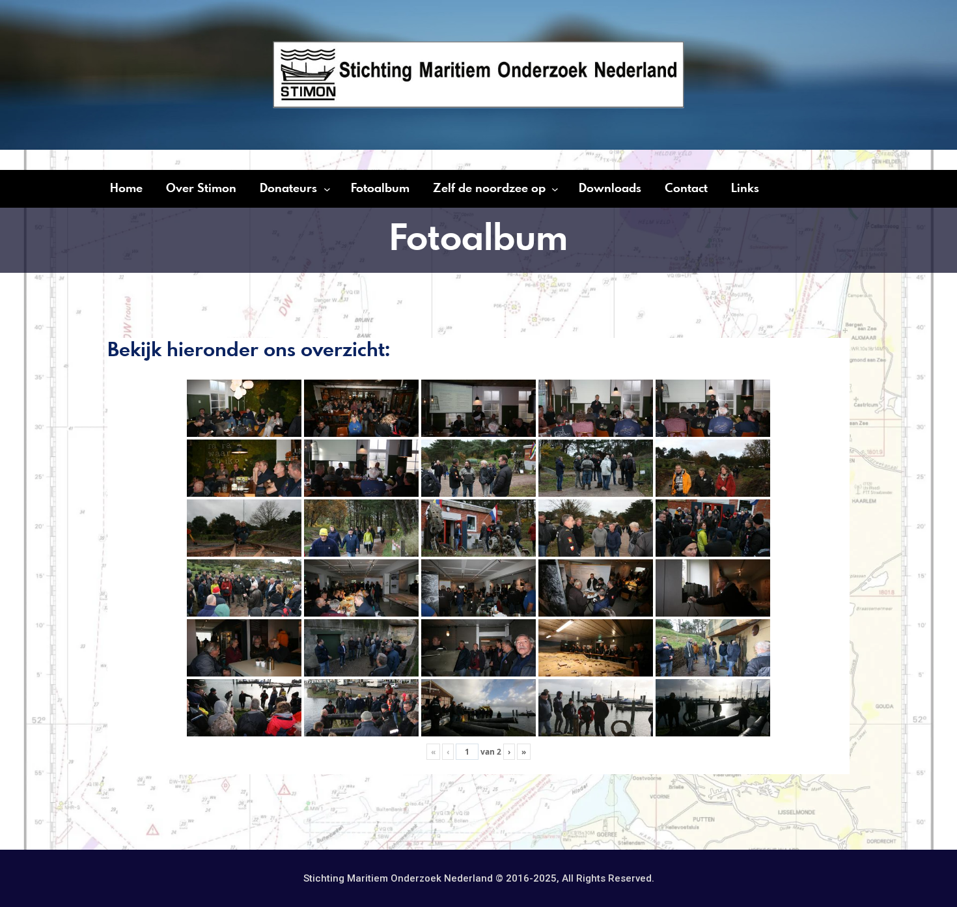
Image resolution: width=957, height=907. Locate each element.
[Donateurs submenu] (327, 189)
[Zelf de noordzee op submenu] (555, 189)
